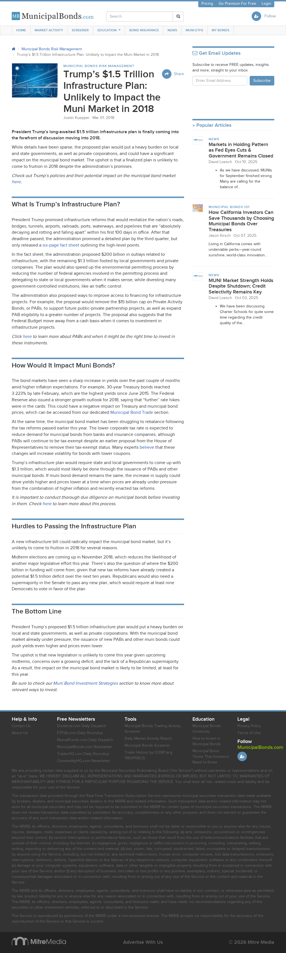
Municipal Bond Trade (131, 412)
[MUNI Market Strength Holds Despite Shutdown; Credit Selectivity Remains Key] (197, 276)
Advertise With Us (143, 942)
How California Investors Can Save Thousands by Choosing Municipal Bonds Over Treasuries (241, 221)
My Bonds (220, 30)
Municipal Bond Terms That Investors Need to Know (210, 757)
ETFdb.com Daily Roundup (80, 733)
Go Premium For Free (237, 3)
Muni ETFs (194, 30)
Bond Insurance (144, 30)
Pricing (207, 3)
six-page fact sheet (60, 245)
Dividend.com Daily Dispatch (81, 726)
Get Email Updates (218, 53)
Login (266, 3)
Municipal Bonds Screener (147, 745)
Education (107, 30)
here (16, 182)
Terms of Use (249, 733)
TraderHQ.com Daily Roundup (83, 754)
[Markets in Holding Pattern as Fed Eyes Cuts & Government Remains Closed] (197, 140)
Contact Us (21, 726)
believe (147, 447)
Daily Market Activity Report (148, 738)
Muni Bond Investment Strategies (85, 683)
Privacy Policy (249, 726)
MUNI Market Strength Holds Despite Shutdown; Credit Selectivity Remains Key (241, 286)
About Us (20, 733)
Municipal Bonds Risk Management (52, 49)
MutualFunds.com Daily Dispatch (85, 740)
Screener (80, 30)
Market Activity (49, 30)
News (172, 30)
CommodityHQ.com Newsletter (83, 761)
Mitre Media (39, 941)
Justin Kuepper (76, 118)
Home (21, 30)
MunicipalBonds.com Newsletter (84, 747)
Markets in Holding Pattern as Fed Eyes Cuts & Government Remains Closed (241, 150)
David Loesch (220, 162)
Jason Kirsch (220, 235)
